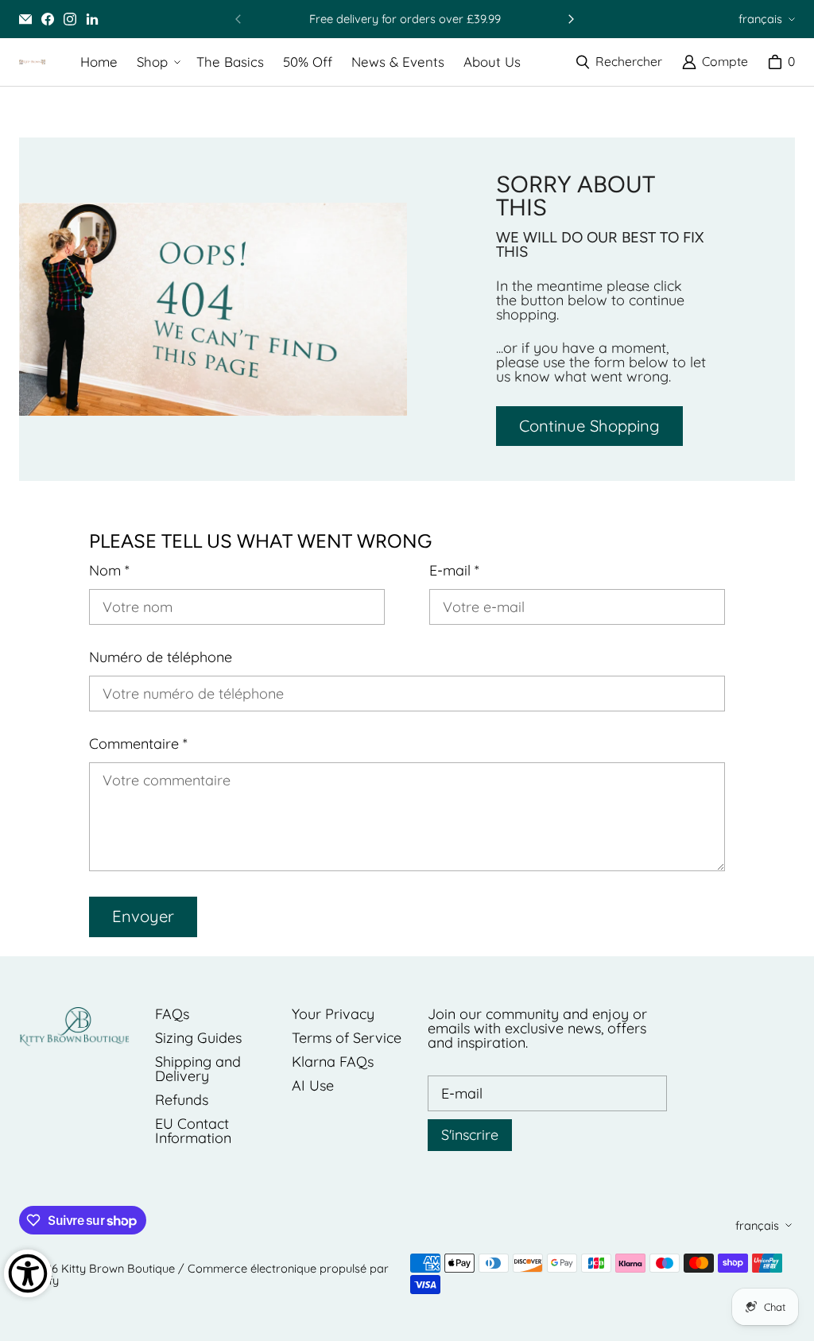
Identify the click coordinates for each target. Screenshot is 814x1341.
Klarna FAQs (333, 1061)
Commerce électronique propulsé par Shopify (204, 1274)
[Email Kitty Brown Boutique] (25, 19)
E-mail (454, 571)
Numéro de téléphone (160, 657)
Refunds (181, 1100)
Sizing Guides (198, 1038)
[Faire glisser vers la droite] (571, 19)
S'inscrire (469, 1135)
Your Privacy (333, 1014)
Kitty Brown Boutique (118, 1268)
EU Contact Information (193, 1130)
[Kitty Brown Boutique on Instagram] (70, 19)
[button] (157, 62)
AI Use (313, 1085)
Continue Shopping (589, 426)
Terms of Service (346, 1038)
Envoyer (143, 916)
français (760, 18)
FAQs (172, 1014)
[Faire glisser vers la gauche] (238, 19)
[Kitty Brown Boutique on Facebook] (48, 19)
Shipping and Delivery (198, 1068)
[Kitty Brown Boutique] (32, 62)
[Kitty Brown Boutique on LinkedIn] (92, 19)
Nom (109, 571)
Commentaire (138, 744)
